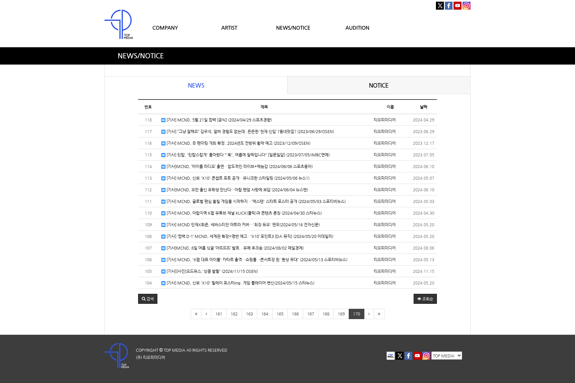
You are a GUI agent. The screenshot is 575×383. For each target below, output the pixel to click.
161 (218, 313)
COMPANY (165, 27)
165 (280, 313)
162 (234, 313)
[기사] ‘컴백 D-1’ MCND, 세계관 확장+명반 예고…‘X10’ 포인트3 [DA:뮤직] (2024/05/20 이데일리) (249, 236)
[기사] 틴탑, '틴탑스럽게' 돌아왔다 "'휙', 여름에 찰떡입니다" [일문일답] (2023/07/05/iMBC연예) (247, 154)
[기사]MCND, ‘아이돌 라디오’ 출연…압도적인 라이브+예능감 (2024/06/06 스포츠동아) (239, 166)
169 (341, 313)
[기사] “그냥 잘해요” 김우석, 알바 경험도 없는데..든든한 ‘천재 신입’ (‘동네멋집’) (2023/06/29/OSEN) (249, 131)
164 (264, 313)
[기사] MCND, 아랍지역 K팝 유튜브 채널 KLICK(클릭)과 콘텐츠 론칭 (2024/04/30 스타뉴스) (243, 213)
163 (249, 313)
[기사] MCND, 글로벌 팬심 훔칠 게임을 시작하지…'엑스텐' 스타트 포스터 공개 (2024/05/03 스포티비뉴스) (255, 201)
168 (325, 313)
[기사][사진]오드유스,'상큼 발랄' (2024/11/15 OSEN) (211, 271)
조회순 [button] (427, 298)
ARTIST (229, 27)
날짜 (423, 106)
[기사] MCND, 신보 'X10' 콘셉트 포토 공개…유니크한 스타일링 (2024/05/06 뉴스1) (237, 178)
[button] (147, 299)
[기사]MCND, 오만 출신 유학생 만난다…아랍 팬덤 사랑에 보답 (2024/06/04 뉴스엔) (236, 189)
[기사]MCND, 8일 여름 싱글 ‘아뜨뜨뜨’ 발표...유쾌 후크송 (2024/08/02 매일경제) (234, 248)
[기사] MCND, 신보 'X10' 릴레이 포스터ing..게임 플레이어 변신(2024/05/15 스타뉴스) (239, 283)
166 (295, 313)
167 (310, 313)
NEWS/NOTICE (293, 27)
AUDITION (357, 27)
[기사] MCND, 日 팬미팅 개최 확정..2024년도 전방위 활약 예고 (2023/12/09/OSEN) (237, 143)
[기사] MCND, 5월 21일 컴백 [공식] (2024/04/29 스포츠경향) (218, 119)
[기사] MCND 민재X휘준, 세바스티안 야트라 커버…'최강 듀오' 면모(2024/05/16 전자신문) (242, 224)
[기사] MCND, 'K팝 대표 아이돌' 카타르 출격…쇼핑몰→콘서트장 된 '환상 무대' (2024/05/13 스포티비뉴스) (256, 259)
